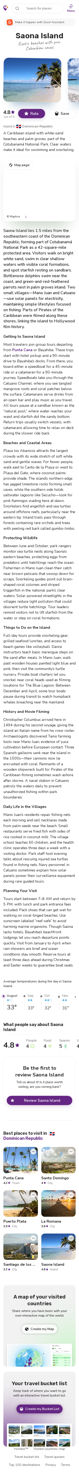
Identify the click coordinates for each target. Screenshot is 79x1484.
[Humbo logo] (5, 8)
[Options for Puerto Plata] (33, 1195)
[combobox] (38, 8)
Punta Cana (22, 349)
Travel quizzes (54, 1457)
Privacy (50, 1465)
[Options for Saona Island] (71, 1238)
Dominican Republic (34, 126)
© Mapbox (13, 216)
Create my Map (42, 1329)
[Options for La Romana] (71, 1195)
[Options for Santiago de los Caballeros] (33, 1238)
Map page (21, 165)
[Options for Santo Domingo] (71, 1151)
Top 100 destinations (24, 1465)
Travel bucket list (26, 1457)
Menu (71, 11)
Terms (65, 1465)
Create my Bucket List (42, 1409)
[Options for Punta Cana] (33, 1151)
